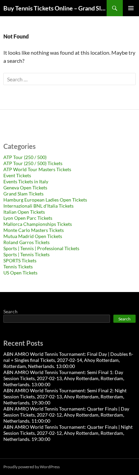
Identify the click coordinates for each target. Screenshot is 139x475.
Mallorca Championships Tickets (37, 224)
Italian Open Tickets (24, 212)
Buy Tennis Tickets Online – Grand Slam (55, 8)
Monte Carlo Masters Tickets (33, 230)
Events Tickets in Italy (25, 181)
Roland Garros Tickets (26, 242)
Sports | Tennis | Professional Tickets (41, 248)
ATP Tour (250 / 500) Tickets (32, 163)
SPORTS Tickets (19, 260)
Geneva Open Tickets (25, 187)
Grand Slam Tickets (23, 193)
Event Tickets (17, 175)
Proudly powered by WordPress (31, 466)
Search (10, 311)
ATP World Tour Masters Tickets (37, 169)
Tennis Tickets (18, 266)
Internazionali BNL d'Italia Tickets (38, 206)
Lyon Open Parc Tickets (27, 218)
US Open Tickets (20, 272)
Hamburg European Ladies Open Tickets (45, 200)
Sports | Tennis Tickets (26, 254)
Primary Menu (131, 8)
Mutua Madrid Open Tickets (32, 236)
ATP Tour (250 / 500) (25, 157)
